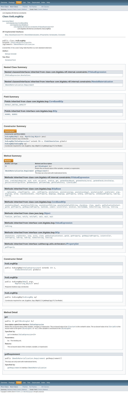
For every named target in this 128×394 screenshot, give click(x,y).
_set (33, 192)
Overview (4, 2)
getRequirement (41, 171)
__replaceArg (10, 192)
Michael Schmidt (10, 54)
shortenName (82, 207)
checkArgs (83, 205)
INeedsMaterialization (31, 35)
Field (14, 9)
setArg (80, 194)
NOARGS (14, 114)
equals (97, 205)
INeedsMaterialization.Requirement (19, 85)
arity (16, 194)
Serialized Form (10, 60)
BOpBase (56, 189)
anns (6, 181)
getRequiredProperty (30, 207)
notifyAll (33, 216)
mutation (72, 207)
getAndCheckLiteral (84, 181)
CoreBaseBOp (56, 101)
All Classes (45, 7)
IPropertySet (44, 35)
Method (24, 9)
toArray (117, 194)
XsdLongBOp (9, 137)
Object (37, 137)
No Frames (33, 7)
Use (24, 2)
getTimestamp (44, 182)
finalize (8, 216)
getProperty (71, 194)
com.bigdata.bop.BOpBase (19, 25)
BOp (6, 35)
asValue (51, 181)
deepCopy (52, 194)
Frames (25, 7)
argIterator (109, 192)
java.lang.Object (8, 21)
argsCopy (8, 194)
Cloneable (61, 35)
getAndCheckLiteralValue (103, 181)
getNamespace (32, 182)
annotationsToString (29, 205)
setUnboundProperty (104, 194)
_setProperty (41, 192)
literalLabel (71, 182)
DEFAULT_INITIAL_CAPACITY (15, 105)
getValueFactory (57, 182)
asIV (29, 181)
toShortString (94, 207)
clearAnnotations (27, 194)
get (36, 166)
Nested (9, 9)
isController (62, 207)
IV (52, 27)
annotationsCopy (66, 192)
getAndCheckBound (67, 181)
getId (7, 207)
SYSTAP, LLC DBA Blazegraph (24, 391)
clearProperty (41, 194)
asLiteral (42, 181)
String (31, 137)
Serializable (53, 35)
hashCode (44, 207)
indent (52, 207)
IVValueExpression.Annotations (17, 75)
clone (91, 205)
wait (41, 216)
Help (48, 2)
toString (105, 207)
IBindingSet (43, 166)
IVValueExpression (19, 42)
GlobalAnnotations (51, 141)
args (118, 192)
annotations (53, 192)
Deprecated (36, 2)
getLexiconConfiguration (15, 182)
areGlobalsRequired (18, 181)
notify (25, 216)
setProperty (89, 194)
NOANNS (7, 114)
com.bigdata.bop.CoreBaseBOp (17, 23)
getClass (17, 216)
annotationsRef (97, 192)
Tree (28, 2)
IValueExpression (15, 35)
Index (43, 2)
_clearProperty (23, 192)
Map (26, 137)
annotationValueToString (68, 205)
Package (12, 2)
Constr (19, 9)
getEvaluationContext (111, 205)
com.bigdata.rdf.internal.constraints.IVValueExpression (32, 27)
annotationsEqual (82, 192)
